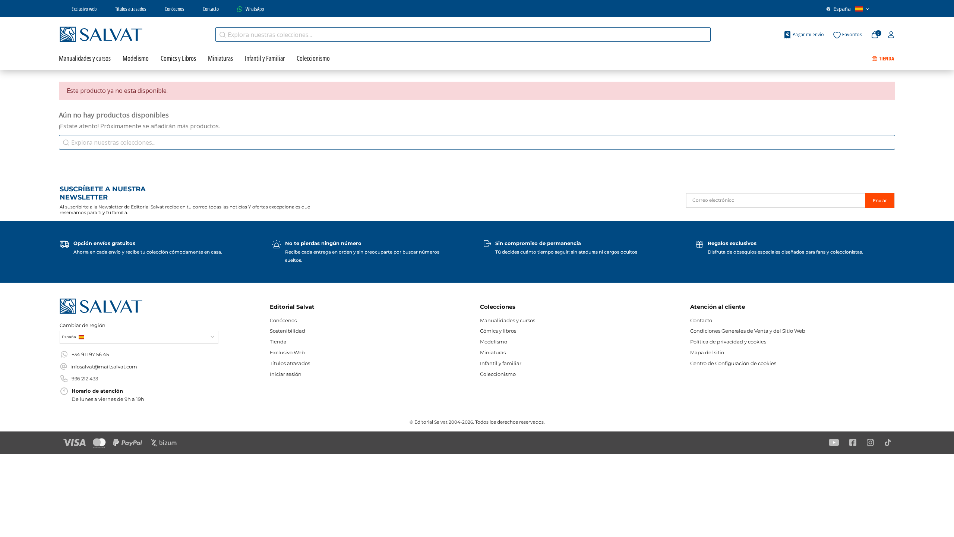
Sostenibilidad (287, 331)
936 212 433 (85, 378)
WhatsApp (255, 8)
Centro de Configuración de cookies (733, 363)
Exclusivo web (84, 8)
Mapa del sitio (707, 352)
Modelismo (493, 342)
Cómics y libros (498, 331)
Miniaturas (493, 352)
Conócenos (174, 8)
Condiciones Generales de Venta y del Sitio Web (747, 331)
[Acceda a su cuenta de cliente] (891, 35)
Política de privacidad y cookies (728, 342)
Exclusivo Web (287, 352)
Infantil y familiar (500, 363)
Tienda (278, 342)
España (842, 8)
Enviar (880, 200)
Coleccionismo (498, 374)
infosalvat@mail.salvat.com (103, 367)
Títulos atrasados (130, 8)
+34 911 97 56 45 (90, 354)
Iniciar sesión (285, 374)
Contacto (211, 8)
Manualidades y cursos (507, 320)
